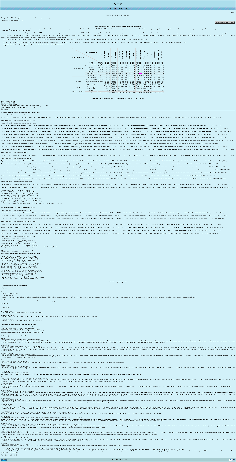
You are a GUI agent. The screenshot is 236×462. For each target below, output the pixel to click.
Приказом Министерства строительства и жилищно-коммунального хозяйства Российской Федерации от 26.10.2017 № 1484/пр (73, 29)
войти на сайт (23, 18)
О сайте (109, 9)
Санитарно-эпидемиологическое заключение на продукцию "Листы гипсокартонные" (23, 327)
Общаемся (126, 9)
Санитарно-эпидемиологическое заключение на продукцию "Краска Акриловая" (22, 329)
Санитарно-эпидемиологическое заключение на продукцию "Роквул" (19, 328)
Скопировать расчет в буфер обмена (225, 22)
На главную (232, 12)
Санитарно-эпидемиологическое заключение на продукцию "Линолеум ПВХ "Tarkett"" (23, 331)
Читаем (114, 9)
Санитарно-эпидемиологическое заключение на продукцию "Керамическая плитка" (23, 332)
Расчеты (120, 9)
